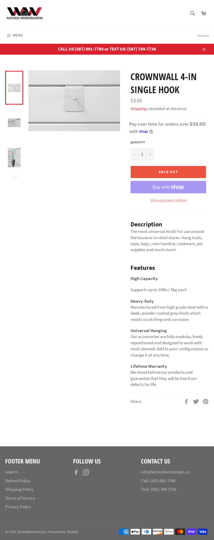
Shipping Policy (19, 489)
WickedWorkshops (31, 532)
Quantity (137, 142)
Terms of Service (20, 498)
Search (11, 472)
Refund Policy (17, 481)
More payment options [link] (168, 200)
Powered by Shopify (63, 532)
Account (203, 35)
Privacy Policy (18, 507)
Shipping (138, 108)
